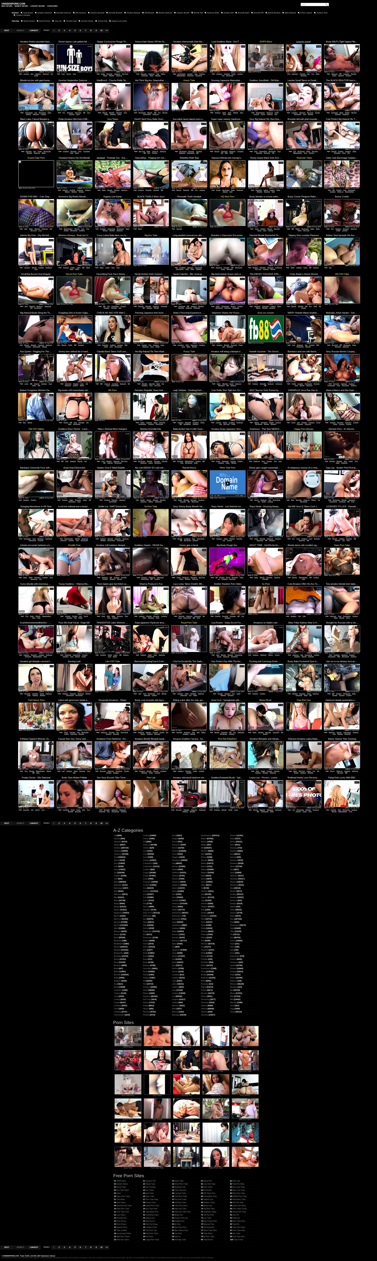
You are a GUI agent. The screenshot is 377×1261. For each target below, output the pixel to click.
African (117, 845)
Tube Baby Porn (151, 1212)
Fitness (146, 1009)
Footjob (175, 839)
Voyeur (277, 655)
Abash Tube (157, 1144)
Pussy (241, 345)
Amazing (278, 538)
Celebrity (117, 1006)
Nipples (235, 112)
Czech (145, 900)
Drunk (145, 944)
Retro (203, 981)
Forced (175, 842)
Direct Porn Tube (181, 1184)
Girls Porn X (150, 1221)
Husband (80, 190)
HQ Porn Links (180, 1202)
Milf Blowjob (149, 13)
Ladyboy (175, 978)
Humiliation (187, 424)
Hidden (150, 501)
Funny (174, 854)
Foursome (176, 845)
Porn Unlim (208, 1187)
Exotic (145, 962)
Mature (30, 422)
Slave (88, 267)
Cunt (145, 894)
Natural (333, 151)
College (273, 306)
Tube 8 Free (238, 1240)
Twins (232, 947)
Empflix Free (180, 1221)
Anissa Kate (102, 21)
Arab (116, 866)
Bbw (292, 500)
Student (233, 891)
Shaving (204, 1012)
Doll (294, 151)
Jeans (174, 953)
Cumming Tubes (152, 1215)
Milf (340, 74)
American (118, 854)
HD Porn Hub (238, 1202)
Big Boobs (229, 75)
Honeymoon (177, 916)
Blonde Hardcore (165, 13)
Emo (145, 950)
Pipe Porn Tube (239, 1193)
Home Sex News (239, 1206)
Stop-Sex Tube (180, 1209)
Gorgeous (176, 885)
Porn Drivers (245, 1095)
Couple (126, 771)
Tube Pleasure (180, 1190)
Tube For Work (238, 1184)
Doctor (69, 74)
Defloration (147, 916)
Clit (144, 842)
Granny (175, 888)
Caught (117, 1002)
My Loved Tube (239, 1187)
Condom (146, 870)
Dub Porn (149, 1237)
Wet (231, 990)
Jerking (175, 956)
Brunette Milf (259, 13)
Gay (173, 863)
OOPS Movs (128, 1047)
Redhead (190, 75)
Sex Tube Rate (245, 1168)
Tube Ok (236, 1224)
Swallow (233, 897)
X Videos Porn (151, 1227)
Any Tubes (216, 1144)
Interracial (334, 112)
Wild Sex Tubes (245, 1120)
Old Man (204, 891)
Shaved (204, 1009)
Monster (339, 461)
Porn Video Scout (240, 1209)
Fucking (154, 153)
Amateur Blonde (183, 13)
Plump (203, 938)
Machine (175, 1006)
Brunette (110, 74)
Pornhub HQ (187, 1095)
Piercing (204, 931)
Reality (347, 112)
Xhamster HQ (180, 1187)
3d (115, 835)
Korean (229, 540)
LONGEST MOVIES (37, 6)
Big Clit (117, 916)
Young (263, 114)
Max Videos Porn (181, 1230)
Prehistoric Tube (239, 1199)
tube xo (177, 1237)
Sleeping (233, 848)
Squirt (293, 422)
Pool (352, 501)
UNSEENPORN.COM (11, 1256)
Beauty (233, 306)
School (270, 230)
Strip (25, 229)
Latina (266, 190)
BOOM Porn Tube (240, 1196)
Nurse (203, 879)
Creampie (86, 151)
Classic (146, 839)
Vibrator (276, 771)
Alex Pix (236, 1215)
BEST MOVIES (6, 6)
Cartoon (117, 993)
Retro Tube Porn (210, 1230)
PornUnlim (208, 1190)
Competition (148, 863)
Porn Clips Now (239, 1230)
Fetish (36, 75)
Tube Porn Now (239, 1227)
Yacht (232, 1006)
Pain (203, 910)
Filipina (146, 993)
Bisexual (117, 931)
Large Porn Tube (152, 1240)
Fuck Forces (216, 1095)
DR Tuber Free (209, 1193)
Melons (204, 842)
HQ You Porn (209, 1215)
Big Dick (117, 922)
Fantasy (342, 695)
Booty (228, 577)
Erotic (305, 267)
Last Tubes (157, 1095)
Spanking (234, 863)
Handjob (341, 75)
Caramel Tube (180, 1193)
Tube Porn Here (181, 1206)
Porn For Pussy (151, 1224)
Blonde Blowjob (274, 13)
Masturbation (181, 75)
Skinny (82, 385)
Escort (219, 656)
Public (203, 965)
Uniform (263, 229)
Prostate (204, 959)
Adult (245, 1047)
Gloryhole (176, 882)
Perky (203, 925)
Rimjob (204, 990)
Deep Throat (148, 913)
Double (317, 112)
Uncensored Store (186, 1120)
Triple (232, 944)
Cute (63, 74)
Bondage (117, 956)
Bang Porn (208, 1181)
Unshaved (234, 962)
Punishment (206, 968)
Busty (334, 75)
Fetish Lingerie (306, 13)
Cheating (240, 151)
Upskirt (233, 965)
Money (203, 857)
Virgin (232, 975)
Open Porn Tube (128, 1071)
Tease (142, 422)
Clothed (146, 848)
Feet (273, 191)
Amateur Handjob (23, 15)
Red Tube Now (239, 1237)
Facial (231, 384)
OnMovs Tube (209, 1202)
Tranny (233, 941)
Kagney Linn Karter (119, 21)
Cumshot (346, 74)
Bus (32, 74)
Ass (308, 74)
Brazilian (117, 965)
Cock (338, 385)
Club (139, 693)
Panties (339, 190)
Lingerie (26, 74)
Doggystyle (147, 114)
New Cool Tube (239, 1190)
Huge (348, 618)
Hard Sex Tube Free (183, 1212)
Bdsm (105, 75)
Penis (203, 922)
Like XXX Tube (209, 1184)
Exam (145, 959)
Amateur (38, 74)
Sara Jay (58, 21)
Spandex (233, 860)
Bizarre (117, 934)
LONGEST (34, 30)
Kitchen (311, 153)
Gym (174, 894)
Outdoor (113, 191)
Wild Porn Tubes (216, 1120)
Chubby (146, 835)
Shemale (204, 1015)
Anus (116, 863)
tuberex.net (149, 1218)
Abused (117, 839)
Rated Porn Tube (216, 1168)
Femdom (227, 74)
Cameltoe (118, 990)
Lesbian (43, 114)
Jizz (173, 959)
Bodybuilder (119, 953)
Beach (116, 904)
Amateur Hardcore (44, 13)
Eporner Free (209, 1224)
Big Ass (164, 112)
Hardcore (46, 74)
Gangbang (297, 114)
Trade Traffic (25, 1256)
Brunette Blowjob (115, 13)
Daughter (147, 910)
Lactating (175, 975)
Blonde (28, 114)
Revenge (204, 984)
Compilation (148, 866)
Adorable (117, 842)
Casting (272, 190)
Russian (76, 384)
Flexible (146, 1015)
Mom (203, 854)
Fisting (145, 1006)
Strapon (36, 384)
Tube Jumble (157, 1120)
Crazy (257, 229)
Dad (24, 422)
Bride (116, 968)
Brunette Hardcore (63, 13)
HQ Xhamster (209, 1227)
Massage (175, 1015)
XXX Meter (157, 1071)
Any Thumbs (187, 1144)
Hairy (229, 112)
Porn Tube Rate (157, 1168)
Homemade (181, 74)
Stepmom (145, 75)
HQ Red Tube (209, 1209)
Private (204, 956)
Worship (233, 1002)
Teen (88, 112)
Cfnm (116, 1009)
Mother (204, 863)
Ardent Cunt (208, 1199)
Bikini (116, 928)
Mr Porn (178, 1224)
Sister (195, 695)
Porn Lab (236, 1181)
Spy (231, 870)
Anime (116, 860)
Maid (158, 384)
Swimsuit (233, 900)
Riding (163, 74)
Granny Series (157, 1047)
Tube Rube (208, 1233)
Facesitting (115, 306)
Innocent (175, 934)
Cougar (146, 873)
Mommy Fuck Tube (215, 1071)
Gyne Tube (128, 1168)
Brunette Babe (243, 13)
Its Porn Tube (209, 1237)
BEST (6, 30)
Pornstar (302, 74)
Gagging (175, 857)
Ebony (258, 308)
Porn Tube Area (239, 1221)
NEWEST (20, 30)
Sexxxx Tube (186, 1168)
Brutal (116, 978)
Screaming (205, 999)
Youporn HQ (128, 1144)
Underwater (234, 956)
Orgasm (304, 422)
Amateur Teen (322, 13)
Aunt (116, 879)
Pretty (203, 953)
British (116, 972)
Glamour (175, 876)
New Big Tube (180, 1240)
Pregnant (204, 950)
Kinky (78, 114)
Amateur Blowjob (133, 13)
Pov (223, 75)
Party (203, 919)
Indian (174, 931)
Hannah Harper (87, 21)
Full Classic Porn (210, 1221)
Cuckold (72, 190)
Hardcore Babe (213, 13)
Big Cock (125, 74)
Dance (145, 907)
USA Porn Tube (181, 1196)
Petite (106, 114)
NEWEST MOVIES (21, 6)
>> (107, 30)
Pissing (204, 934)
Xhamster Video (210, 1212)
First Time (78, 112)
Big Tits (117, 925)
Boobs (218, 190)
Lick (35, 112)
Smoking (196, 424)
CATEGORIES (52, 6)
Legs (174, 990)
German (72, 114)
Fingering (224, 151)
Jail (173, 947)
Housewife (176, 919)
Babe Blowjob (290, 13)
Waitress (233, 981)
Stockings (198, 75)
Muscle (204, 866)
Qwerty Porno (128, 1120)
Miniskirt (204, 851)
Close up (119, 75)
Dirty (145, 925)
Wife (226, 153)
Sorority (233, 857)
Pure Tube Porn (128, 1095)
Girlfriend (175, 873)
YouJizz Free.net (181, 1218)
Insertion (175, 938)
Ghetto (174, 870)
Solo (195, 74)
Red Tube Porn (181, 1227)
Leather (175, 987)
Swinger (65, 190)
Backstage (351, 190)
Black (341, 112)
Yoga (232, 1009)
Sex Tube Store (216, 1047)
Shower (77, 229)
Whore (232, 993)
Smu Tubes (186, 1071)
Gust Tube (245, 1144)
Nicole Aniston (29, 21)
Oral (202, 894)
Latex (78, 267)
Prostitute (205, 962)
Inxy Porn (178, 1233)
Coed (145, 857)
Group (174, 891)
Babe (103, 74)
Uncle (232, 953)
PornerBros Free (210, 1196)
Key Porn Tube (180, 1199)
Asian (119, 114)
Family (145, 975)
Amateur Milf (229, 13)
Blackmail (118, 941)
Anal (304, 114)
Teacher (278, 422)
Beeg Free (179, 1215)
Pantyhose (159, 424)
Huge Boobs (28, 13)
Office (203, 885)
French (175, 848)
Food (103, 616)
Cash (29, 695)
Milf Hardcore (80, 13)
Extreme (146, 965)
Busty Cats (208, 1206)
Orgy (111, 346)
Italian (174, 944)
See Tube (236, 1233)
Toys (224, 114)
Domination (142, 424)
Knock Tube (186, 1047)
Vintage (81, 191)
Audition (117, 876)
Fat (52, 74)
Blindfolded (118, 944)
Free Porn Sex (151, 1230)
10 (101, 30)
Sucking (355, 616)
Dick (157, 74)
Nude (203, 876)
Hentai (174, 907)
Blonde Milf (198, 13)
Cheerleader (119, 1015)
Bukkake (117, 981)
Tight (187, 345)
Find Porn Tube (151, 1233)
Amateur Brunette (97, 13)
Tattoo (232, 910)
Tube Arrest (208, 1240)
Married (175, 1012)
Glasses (175, 879)
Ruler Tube (179, 1181)
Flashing (146, 1012)
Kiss (173, 965)
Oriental (204, 904)
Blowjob (111, 75)
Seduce (204, 1006)
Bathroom (118, 894)
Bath (116, 891)
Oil (202, 888)
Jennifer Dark (71, 21)
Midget (203, 845)
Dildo (69, 424)
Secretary (205, 1002)
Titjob (231, 153)
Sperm (232, 866)
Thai (275, 461)
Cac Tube (207, 1218)
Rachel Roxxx (44, 21)
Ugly (232, 950)
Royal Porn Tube (239, 1212)
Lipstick (175, 1002)
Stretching (194, 345)
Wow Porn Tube (245, 1071)
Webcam (233, 984)
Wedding (233, 987)
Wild (126, 345)
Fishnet (146, 1002)
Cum (74, 74)
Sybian (233, 907)
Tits (273, 153)
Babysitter (118, 885)
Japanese (47, 306)
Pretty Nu (236, 1218)
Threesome (29, 112)
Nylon (203, 882)
